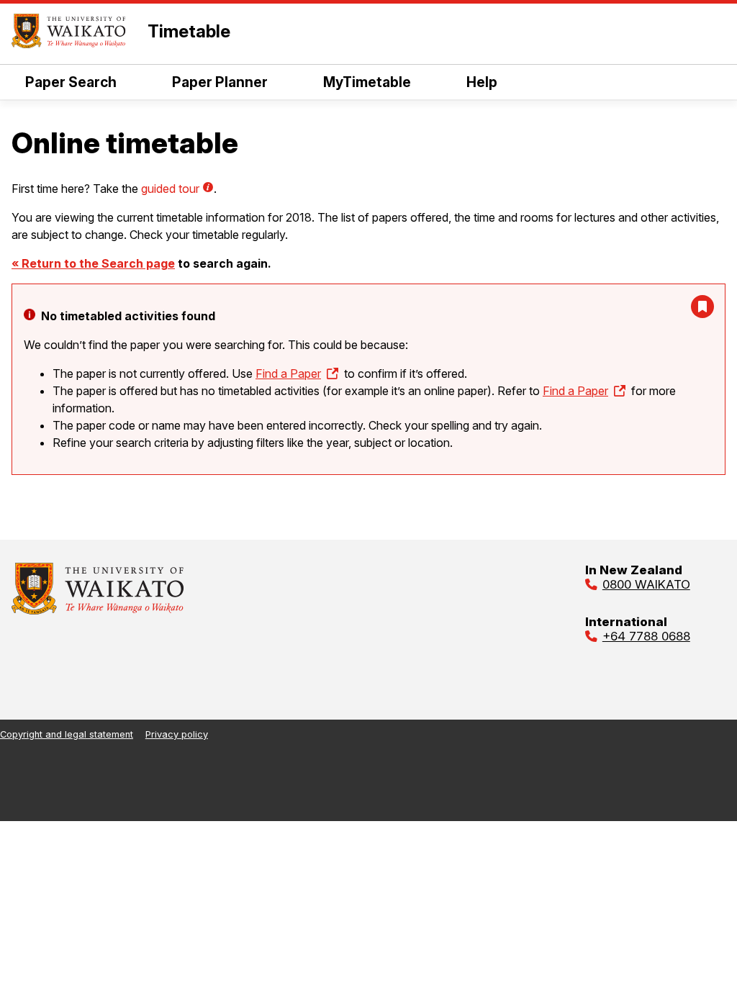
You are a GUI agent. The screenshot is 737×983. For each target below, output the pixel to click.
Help (481, 82)
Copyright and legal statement (66, 734)
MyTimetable (367, 82)
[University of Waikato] (98, 610)
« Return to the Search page (93, 263)
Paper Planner (220, 82)
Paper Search (71, 82)
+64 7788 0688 (646, 636)
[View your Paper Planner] (702, 306)
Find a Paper (288, 373)
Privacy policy (176, 734)
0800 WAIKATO (646, 584)
